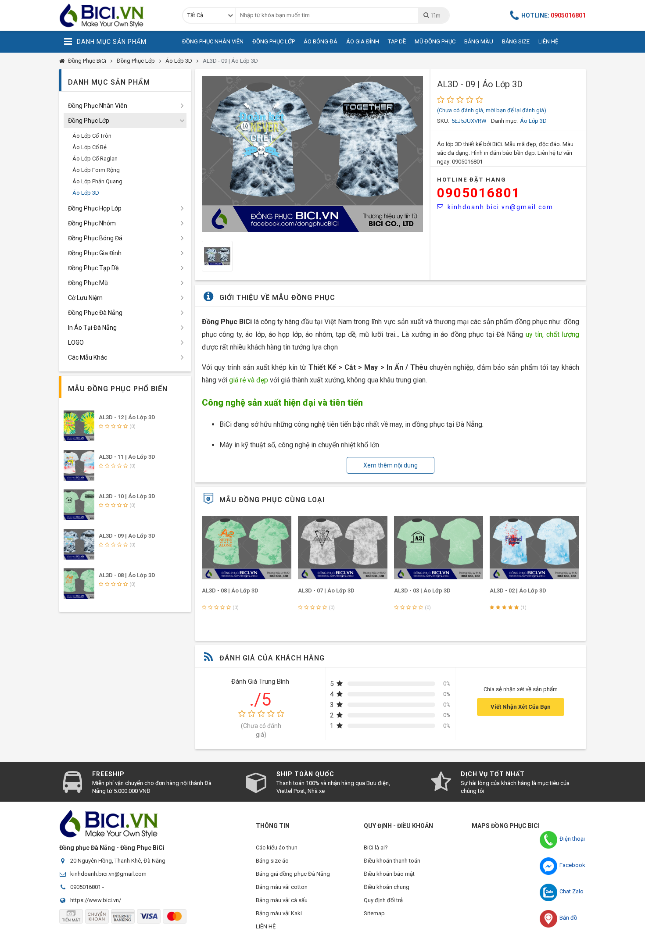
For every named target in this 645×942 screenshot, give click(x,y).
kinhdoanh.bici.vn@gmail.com (500, 207)
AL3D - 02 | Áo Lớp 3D (518, 590)
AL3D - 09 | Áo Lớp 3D (230, 60)
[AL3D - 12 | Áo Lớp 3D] (79, 425)
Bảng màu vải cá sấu (282, 900)
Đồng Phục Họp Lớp (95, 208)
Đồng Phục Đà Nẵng (95, 312)
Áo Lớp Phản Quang (97, 181)
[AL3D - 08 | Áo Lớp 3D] (246, 547)
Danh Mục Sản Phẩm (112, 41)
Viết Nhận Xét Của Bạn (521, 706)
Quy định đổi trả (383, 900)
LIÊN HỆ (266, 926)
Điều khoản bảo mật (389, 874)
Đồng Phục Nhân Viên (213, 41)
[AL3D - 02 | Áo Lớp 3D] (534, 547)
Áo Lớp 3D (178, 60)
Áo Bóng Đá (320, 41)
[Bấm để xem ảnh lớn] (312, 154)
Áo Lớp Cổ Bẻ (89, 147)
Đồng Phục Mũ (88, 282)
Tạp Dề (397, 41)
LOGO (76, 342)
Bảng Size (516, 41)
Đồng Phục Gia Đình (95, 253)
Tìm (436, 15)
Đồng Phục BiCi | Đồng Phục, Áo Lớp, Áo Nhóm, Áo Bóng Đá (114, 15)
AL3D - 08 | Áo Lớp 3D (230, 590)
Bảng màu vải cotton (282, 887)
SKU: (443, 121)
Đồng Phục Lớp (273, 41)
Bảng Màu (478, 41)
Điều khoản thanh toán (392, 860)
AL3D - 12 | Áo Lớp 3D (127, 417)
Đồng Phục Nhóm (92, 223)
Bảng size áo (272, 860)
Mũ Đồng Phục (435, 41)
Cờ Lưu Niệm (85, 297)
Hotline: (553, 15)
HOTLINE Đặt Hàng (471, 179)
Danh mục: (504, 121)
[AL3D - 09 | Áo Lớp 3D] (79, 544)
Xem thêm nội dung (390, 465)
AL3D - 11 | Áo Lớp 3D (127, 456)
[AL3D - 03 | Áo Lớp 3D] (439, 547)
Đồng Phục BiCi (87, 60)
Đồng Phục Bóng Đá (95, 238)
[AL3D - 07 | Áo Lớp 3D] (342, 547)
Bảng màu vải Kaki (279, 913)
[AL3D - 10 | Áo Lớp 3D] (79, 504)
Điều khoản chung (386, 887)
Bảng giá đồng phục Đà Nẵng (293, 874)
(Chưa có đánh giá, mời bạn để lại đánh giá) (491, 110)
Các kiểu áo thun (276, 847)
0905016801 (478, 192)
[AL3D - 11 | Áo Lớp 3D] (79, 465)
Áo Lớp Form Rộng (96, 170)
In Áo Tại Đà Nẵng (92, 327)
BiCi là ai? (376, 847)
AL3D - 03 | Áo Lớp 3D (422, 590)
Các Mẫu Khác (87, 357)
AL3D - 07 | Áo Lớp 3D (326, 590)
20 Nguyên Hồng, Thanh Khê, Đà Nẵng (117, 860)
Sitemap (374, 913)
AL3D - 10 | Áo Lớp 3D (127, 496)
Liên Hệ (548, 41)
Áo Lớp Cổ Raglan (95, 158)
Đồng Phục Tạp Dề (93, 267)
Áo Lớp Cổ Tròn (91, 135)
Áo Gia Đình (362, 41)
